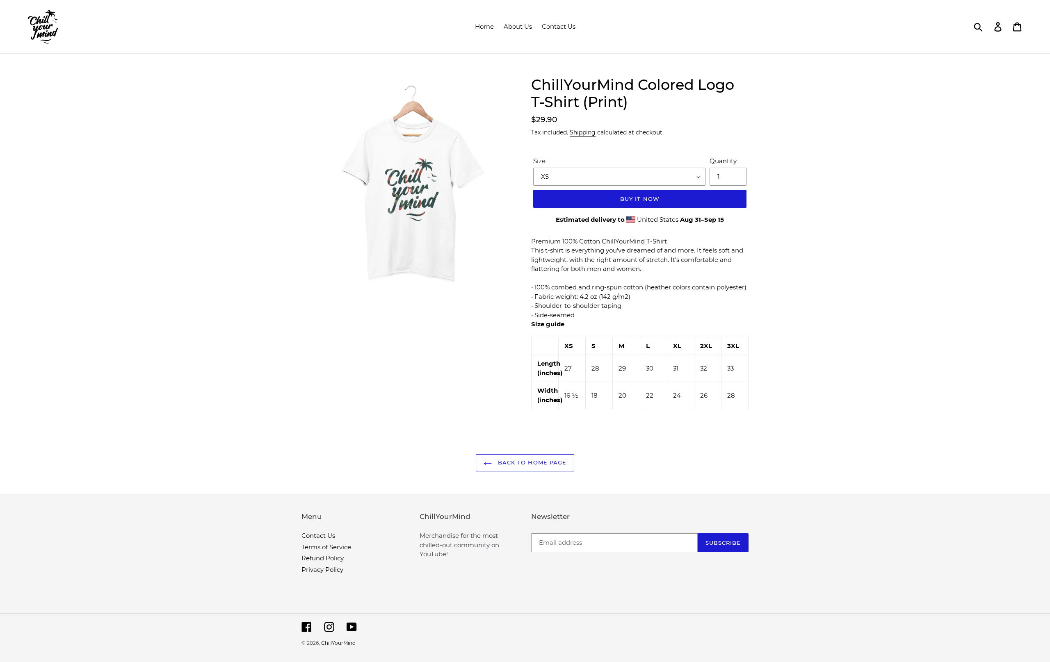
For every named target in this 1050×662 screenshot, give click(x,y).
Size (539, 161)
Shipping (583, 132)
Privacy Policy (322, 569)
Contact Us (318, 535)
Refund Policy (322, 558)
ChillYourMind (338, 643)
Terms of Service (326, 547)
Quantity (723, 161)
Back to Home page (531, 462)
